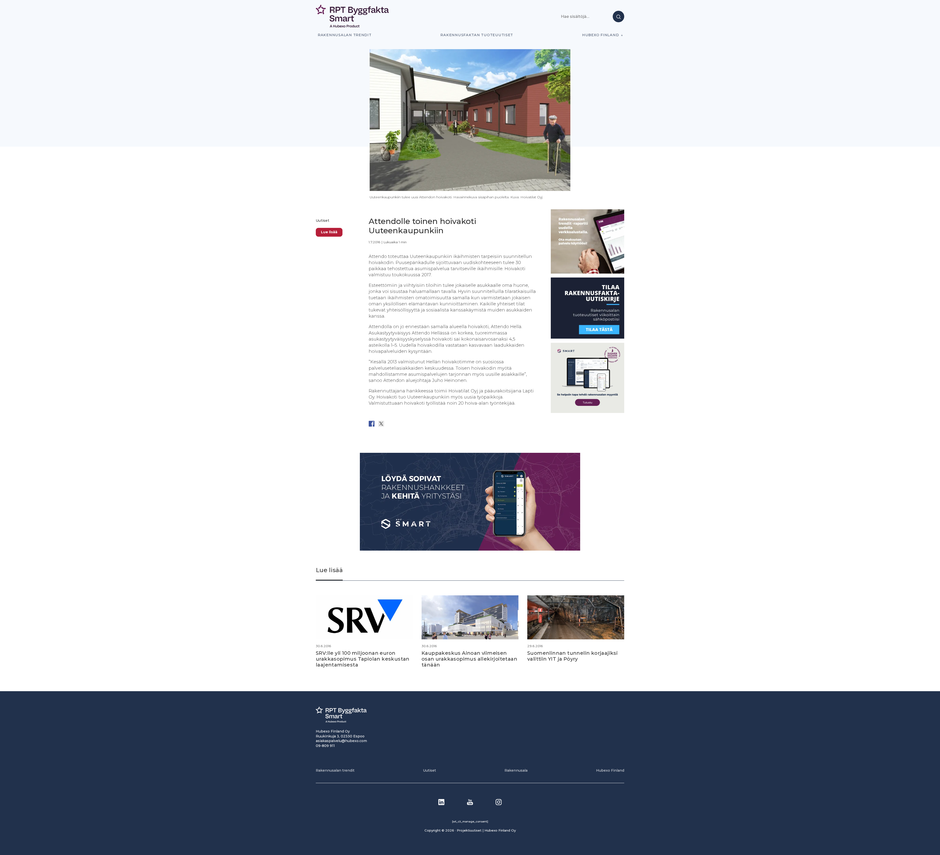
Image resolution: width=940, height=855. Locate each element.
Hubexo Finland (600, 35)
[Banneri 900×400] (470, 549)
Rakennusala (516, 770)
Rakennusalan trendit (345, 35)
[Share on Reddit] (391, 424)
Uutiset (322, 220)
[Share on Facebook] (372, 424)
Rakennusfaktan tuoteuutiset (476, 35)
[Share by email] (419, 424)
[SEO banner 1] (587, 411)
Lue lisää (329, 232)
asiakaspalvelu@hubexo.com (341, 741)
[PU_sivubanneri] (587, 272)
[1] (587, 337)
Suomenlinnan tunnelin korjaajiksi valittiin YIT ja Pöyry (572, 656)
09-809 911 (325, 746)
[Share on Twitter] (381, 424)
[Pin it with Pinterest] (400, 424)
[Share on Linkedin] (410, 424)
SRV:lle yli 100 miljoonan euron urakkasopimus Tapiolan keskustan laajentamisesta (363, 659)
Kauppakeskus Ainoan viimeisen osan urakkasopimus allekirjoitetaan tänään (469, 659)
